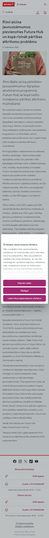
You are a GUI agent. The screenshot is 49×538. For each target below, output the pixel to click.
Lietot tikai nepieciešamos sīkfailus (24, 298)
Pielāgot (25, 290)
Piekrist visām (24, 283)
